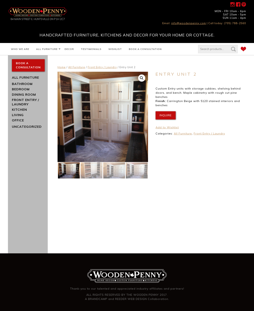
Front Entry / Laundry (102, 67)
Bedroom (21, 89)
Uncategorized (27, 127)
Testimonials (91, 49)
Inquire (166, 115)
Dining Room (24, 94)
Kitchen (19, 110)
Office (18, 120)
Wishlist (115, 49)
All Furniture (47, 49)
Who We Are (20, 49)
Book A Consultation (145, 49)
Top (244, 301)
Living (18, 115)
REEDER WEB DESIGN (131, 299)
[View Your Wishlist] (243, 50)
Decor (69, 49)
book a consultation (28, 65)
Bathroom (22, 84)
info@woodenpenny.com (188, 23)
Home (62, 67)
